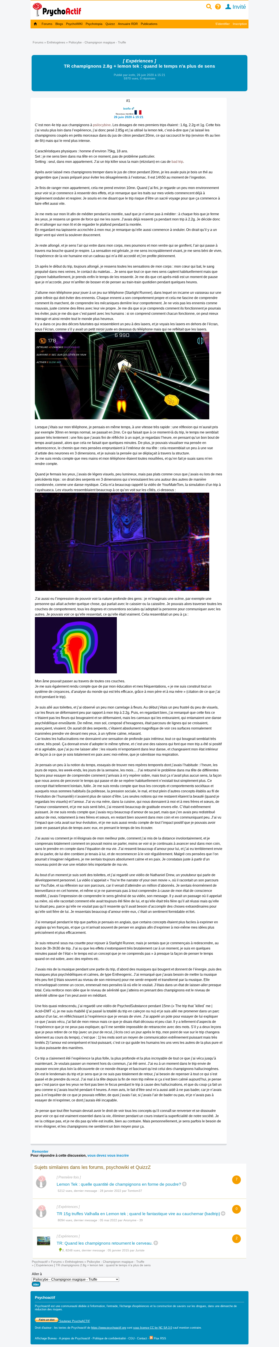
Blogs (59, 24)
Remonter (40, 1151)
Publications (149, 24)
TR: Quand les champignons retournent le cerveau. (105, 1243)
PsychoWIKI (74, 24)
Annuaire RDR (128, 24)
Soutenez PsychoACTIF (74, 1321)
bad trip (177, 161)
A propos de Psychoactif (74, 1338)
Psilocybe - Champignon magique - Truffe (97, 42)
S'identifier (222, 24)
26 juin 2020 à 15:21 (128, 117)
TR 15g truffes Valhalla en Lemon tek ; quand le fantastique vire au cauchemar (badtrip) (138, 1213)
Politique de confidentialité (109, 1338)
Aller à (37, 1274)
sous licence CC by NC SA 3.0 (152, 1327)
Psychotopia (94, 24)
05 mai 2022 (108, 1220)
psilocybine (102, 125)
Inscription (240, 24)
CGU (131, 1338)
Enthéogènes (56, 42)
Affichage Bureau (46, 1338)
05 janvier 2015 (118, 1250)
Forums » (40, 42)
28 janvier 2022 (110, 1190)
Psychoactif (40, 1261)
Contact (142, 1338)
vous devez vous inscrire (108, 1155)
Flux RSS (159, 1338)
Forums (47, 24)
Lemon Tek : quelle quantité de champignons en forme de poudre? (119, 1184)
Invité (238, 7)
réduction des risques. (49, 1309)
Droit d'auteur (43, 1327)
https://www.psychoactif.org (108, 1327)
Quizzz (110, 24)
